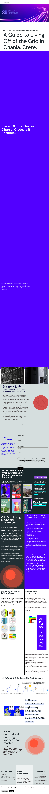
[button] (2, 375)
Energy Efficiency (21, 30)
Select (18, 444)
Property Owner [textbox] (21, 446)
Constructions (15, 30)
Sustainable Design (34, 30)
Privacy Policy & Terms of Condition (33, 458)
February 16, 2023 (7, 30)
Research (28, 30)
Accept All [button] (11, 791)
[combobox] (33, 446)
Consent (19, 457)
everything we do (21, 782)
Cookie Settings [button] (5, 791)
